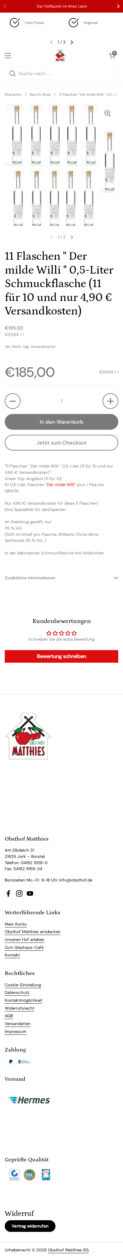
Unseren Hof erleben (24, 939)
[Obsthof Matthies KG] (59, 55)
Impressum (15, 1031)
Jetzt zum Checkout (62, 442)
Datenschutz (17, 992)
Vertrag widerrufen (30, 1226)
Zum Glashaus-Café (24, 947)
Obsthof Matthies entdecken (33, 931)
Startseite (13, 94)
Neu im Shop (40, 94)
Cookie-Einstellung (23, 985)
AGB (9, 1015)
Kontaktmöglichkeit (23, 1000)
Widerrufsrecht (19, 1008)
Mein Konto (16, 924)
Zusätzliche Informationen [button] (30, 578)
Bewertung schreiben (61, 656)
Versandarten (18, 1023)
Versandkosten (43, 346)
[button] (12, 401)
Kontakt (12, 955)
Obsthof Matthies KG (68, 1250)
